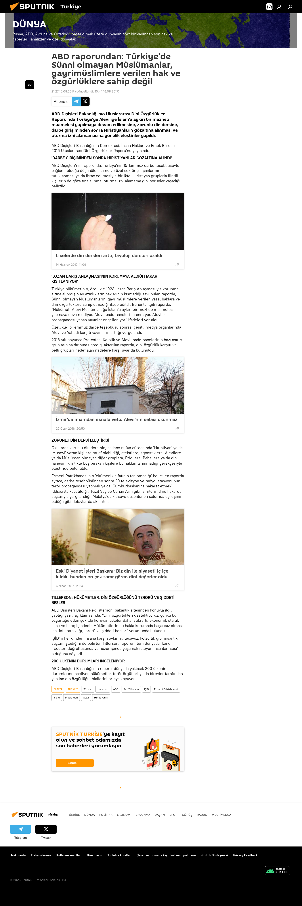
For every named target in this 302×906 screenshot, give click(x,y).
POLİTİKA (106, 815)
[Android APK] (277, 871)
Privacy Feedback (245, 855)
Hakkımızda (18, 855)
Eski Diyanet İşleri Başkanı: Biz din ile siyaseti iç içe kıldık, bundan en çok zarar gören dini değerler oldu (112, 573)
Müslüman (71, 697)
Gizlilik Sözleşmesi (214, 855)
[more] (177, 264)
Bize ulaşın (94, 855)
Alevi (86, 697)
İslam (57, 697)
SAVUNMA (143, 815)
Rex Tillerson (131, 689)
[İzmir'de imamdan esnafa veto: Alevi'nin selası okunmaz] (118, 385)
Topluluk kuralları (119, 855)
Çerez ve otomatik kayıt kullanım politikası (166, 855)
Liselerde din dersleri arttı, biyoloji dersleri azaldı (109, 255)
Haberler (102, 689)
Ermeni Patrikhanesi (166, 689)
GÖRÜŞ (187, 815)
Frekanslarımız (41, 855)
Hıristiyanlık (101, 697)
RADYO (202, 815)
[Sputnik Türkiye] (33, 12)
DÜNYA (58, 689)
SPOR (174, 815)
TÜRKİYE (73, 689)
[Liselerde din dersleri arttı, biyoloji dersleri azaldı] (118, 221)
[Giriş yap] (279, 6)
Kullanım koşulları (69, 855)
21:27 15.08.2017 (63, 91)
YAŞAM (160, 815)
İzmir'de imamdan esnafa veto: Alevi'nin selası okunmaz (116, 419)
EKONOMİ (124, 815)
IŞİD (146, 689)
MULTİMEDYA (221, 815)
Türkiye (88, 689)
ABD (115, 689)
